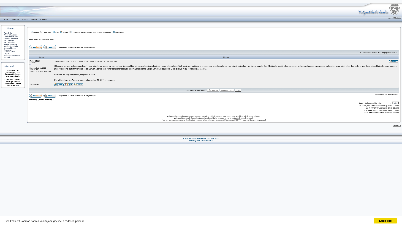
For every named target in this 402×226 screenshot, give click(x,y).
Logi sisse (119, 32)
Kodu (6, 19)
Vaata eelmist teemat (368, 53)
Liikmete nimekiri (11, 37)
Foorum (15, 19)
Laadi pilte (47, 32)
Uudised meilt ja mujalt (85, 47)
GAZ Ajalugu (9, 40)
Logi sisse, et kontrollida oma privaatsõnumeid (91, 32)
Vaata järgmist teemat (388, 53)
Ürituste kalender (11, 39)
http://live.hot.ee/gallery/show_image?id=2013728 (74, 74)
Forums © (397, 126)
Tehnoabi (7, 50)
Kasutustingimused (258, 120)
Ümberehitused (10, 48)
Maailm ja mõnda (11, 46)
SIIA (17, 85)
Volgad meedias (10, 44)
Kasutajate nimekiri (12, 55)
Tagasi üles (34, 84)
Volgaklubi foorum (66, 47)
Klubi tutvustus (10, 35)
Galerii (24, 19)
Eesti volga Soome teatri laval (41, 39)
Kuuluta (43, 19)
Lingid (6, 54)
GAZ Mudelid (9, 42)
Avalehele (8, 33)
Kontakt (34, 19)
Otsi (57, 32)
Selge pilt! (385, 220)
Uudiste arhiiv (9, 52)
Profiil (65, 32)
